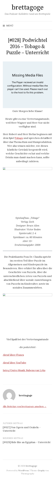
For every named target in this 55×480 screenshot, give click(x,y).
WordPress (23, 470)
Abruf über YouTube (14, 362)
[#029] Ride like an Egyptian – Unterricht (26, 442)
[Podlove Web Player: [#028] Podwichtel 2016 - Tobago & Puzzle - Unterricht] (27, 84)
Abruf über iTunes (13, 354)
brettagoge (27, 7)
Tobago (19, 138)
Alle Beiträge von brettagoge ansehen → (24, 406)
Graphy (41, 470)
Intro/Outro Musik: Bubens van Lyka (24, 370)
